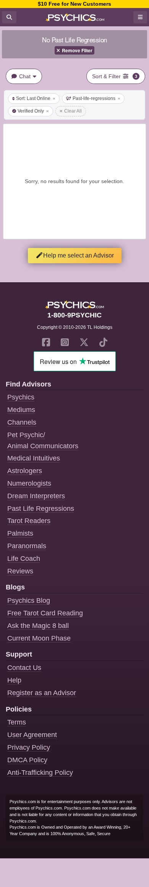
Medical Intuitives (33, 458)
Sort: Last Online (33, 98)
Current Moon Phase (39, 638)
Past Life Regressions (40, 508)
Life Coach (23, 558)
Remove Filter (77, 50)
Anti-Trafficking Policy (40, 772)
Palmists (20, 533)
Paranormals (26, 546)
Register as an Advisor (41, 693)
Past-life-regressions (94, 98)
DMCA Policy (27, 760)
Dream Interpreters (36, 496)
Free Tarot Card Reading (45, 613)
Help (14, 680)
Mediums (21, 410)
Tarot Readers (28, 521)
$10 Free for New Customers (74, 4)
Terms (16, 722)
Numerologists (29, 483)
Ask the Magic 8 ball (38, 625)
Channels (21, 422)
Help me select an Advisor (78, 255)
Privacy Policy (28, 747)
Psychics (20, 397)
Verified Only (31, 111)
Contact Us (24, 667)
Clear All (73, 111)
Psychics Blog (28, 600)
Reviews (20, 571)
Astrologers (24, 471)
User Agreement (32, 735)
